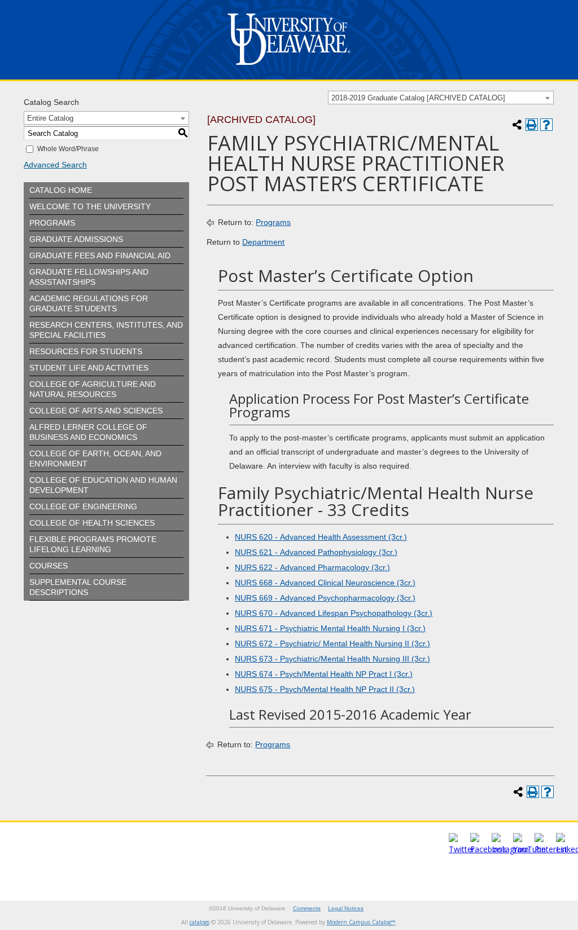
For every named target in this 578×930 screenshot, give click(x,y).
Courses (48, 565)
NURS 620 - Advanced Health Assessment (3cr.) (321, 536)
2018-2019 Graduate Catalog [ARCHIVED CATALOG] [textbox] (418, 98)
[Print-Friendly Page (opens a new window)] (532, 124)
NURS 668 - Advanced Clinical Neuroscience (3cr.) (325, 582)
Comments (307, 908)
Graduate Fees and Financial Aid (99, 255)
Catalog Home (60, 190)
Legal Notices (346, 908)
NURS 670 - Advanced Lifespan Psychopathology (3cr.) (333, 613)
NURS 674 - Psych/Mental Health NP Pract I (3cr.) (324, 673)
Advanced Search (55, 164)
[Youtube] (529, 849)
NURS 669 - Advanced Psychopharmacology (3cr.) (325, 597)
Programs (52, 222)
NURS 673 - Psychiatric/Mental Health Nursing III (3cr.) (332, 658)
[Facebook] (488, 849)
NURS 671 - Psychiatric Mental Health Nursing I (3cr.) (330, 628)
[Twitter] (462, 849)
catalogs (199, 922)
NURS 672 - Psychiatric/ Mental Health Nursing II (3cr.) (332, 643)
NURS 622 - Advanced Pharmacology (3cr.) (312, 567)
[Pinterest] (551, 849)
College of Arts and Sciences (96, 410)
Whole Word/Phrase (68, 149)
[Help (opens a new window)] (546, 124)
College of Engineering (83, 506)
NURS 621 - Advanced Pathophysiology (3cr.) (316, 552)
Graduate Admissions (76, 239)
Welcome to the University (90, 206)
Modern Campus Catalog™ (361, 922)
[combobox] (441, 97)
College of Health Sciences (92, 522)
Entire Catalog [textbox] (50, 118)
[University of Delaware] (289, 67)
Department (263, 241)
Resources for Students (85, 351)
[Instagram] (510, 849)
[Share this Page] (517, 124)
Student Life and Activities (88, 367)
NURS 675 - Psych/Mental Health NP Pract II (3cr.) (325, 689)
